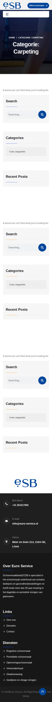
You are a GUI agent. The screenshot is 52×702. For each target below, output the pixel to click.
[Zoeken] (42, 115)
